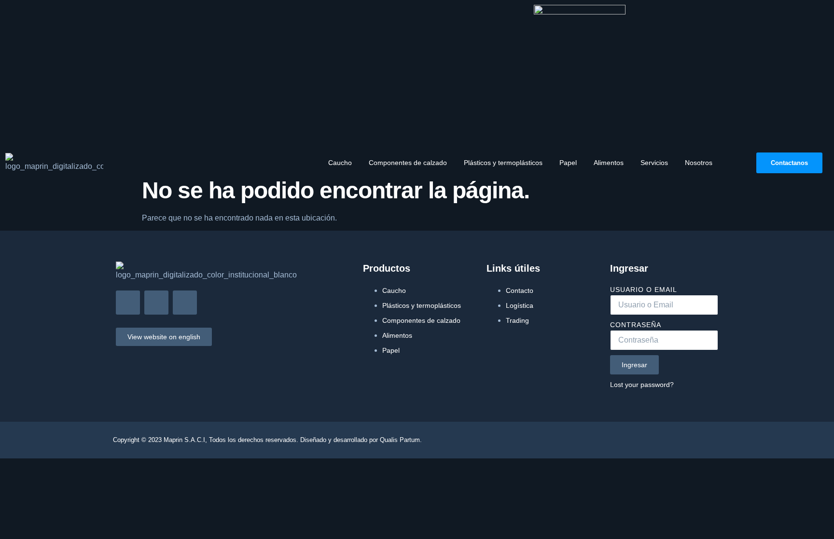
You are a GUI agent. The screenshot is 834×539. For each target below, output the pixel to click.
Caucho (340, 162)
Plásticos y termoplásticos (503, 162)
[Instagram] (156, 302)
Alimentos (609, 162)
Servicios (654, 162)
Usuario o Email (643, 289)
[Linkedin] (185, 302)
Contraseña (635, 325)
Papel (568, 162)
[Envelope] (128, 302)
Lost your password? (642, 384)
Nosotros (698, 162)
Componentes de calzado (408, 162)
